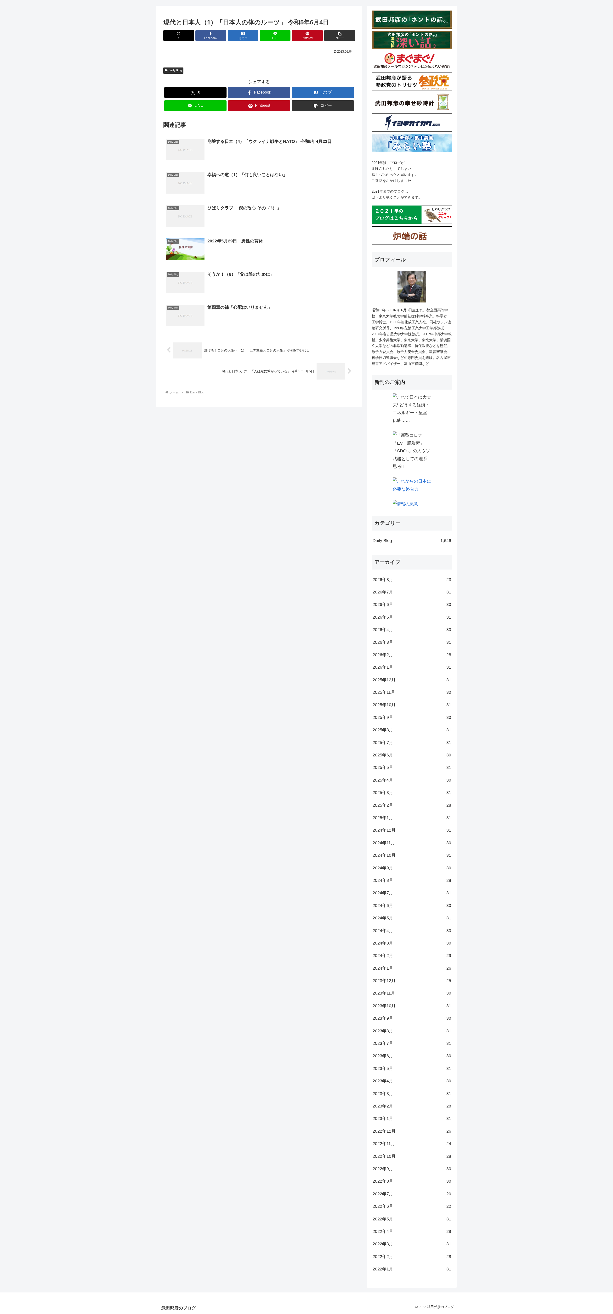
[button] (339, 35)
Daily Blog (175, 70)
